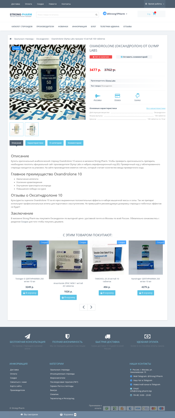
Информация (79, 26)
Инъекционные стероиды (62, 373)
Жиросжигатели (57, 378)
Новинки (63, 26)
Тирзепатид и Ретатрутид (62, 398)
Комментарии (74, 143)
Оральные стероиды (60, 369)
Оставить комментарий (135, 57)
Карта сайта (16, 386)
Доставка (15, 4)
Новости (53, 4)
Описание (16, 143)
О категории (55, 143)
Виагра (53, 390)
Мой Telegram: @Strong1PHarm (148, 376)
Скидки (40, 4)
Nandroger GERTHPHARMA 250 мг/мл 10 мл (145, 280)
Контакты (66, 4)
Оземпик (54, 394)
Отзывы (127, 26)
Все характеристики (155, 108)
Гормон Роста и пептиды (61, 386)
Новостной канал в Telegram (146, 384)
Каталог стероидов (22, 26)
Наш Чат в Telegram (142, 380)
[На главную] (10, 38)
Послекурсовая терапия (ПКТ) (64, 382)
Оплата (28, 4)
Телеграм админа (109, 26)
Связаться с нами (18, 382)
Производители (45, 26)
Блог (93, 26)
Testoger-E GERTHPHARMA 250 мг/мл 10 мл (29, 280)
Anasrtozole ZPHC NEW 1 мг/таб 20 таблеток (68, 284)
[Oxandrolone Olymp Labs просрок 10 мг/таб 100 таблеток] (47, 82)
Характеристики (35, 143)
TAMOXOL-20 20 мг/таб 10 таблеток (107, 280)
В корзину (30, 292)
